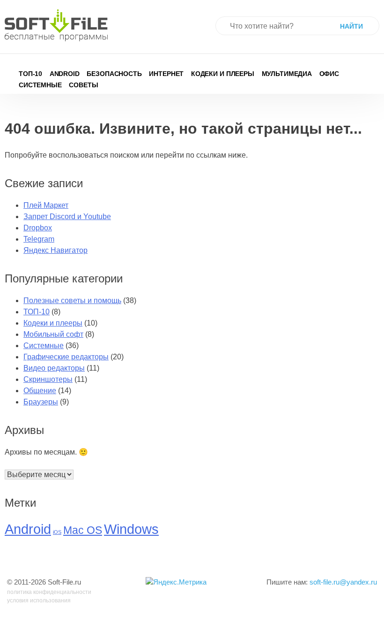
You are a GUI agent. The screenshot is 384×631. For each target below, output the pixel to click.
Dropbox (37, 228)
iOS (57, 532)
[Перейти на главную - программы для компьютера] (56, 25)
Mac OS (82, 530)
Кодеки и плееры (222, 73)
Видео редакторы (54, 368)
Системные (40, 85)
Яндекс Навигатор (55, 250)
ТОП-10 (30, 73)
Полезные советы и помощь (72, 300)
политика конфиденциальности (49, 592)
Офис (329, 73)
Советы (83, 85)
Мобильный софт (53, 334)
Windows (131, 529)
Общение (39, 391)
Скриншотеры (48, 379)
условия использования (39, 600)
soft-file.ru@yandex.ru (343, 582)
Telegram (38, 239)
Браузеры (40, 402)
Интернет (166, 73)
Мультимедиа (287, 73)
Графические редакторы (66, 357)
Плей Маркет (45, 205)
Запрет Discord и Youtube (67, 216)
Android (65, 73)
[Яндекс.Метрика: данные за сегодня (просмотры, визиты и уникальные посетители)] (176, 582)
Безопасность (114, 73)
